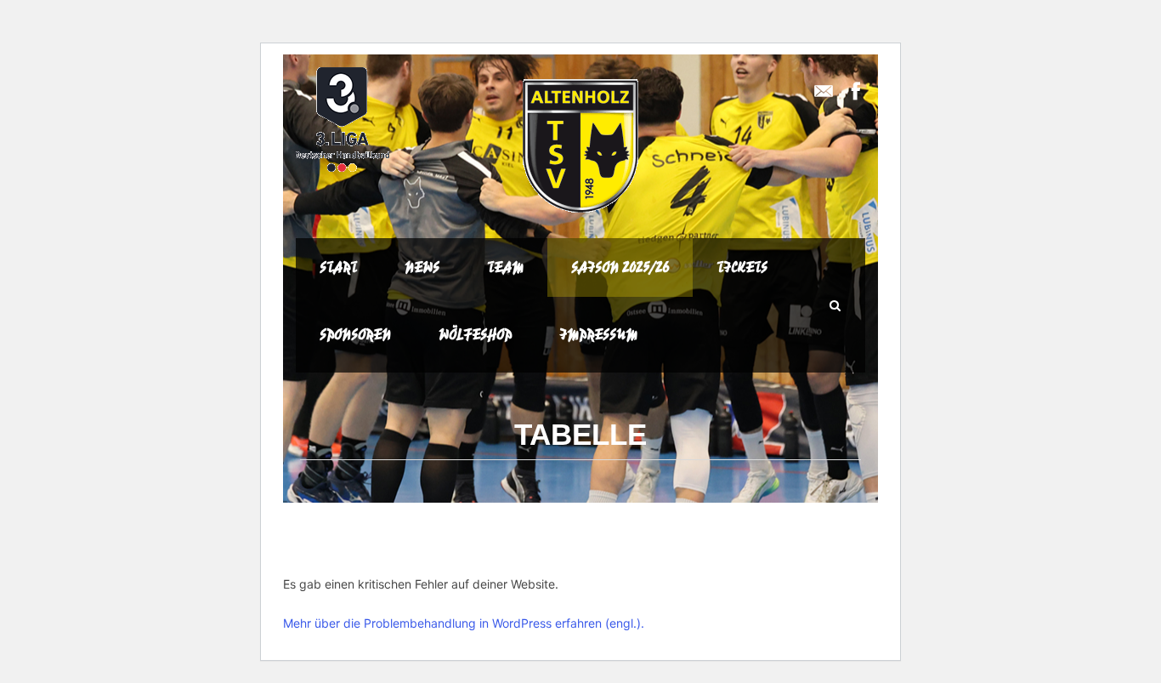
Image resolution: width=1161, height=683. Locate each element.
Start (338, 267)
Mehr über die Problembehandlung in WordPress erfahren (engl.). (463, 623)
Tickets (741, 267)
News (422, 267)
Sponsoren (355, 334)
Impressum (598, 334)
